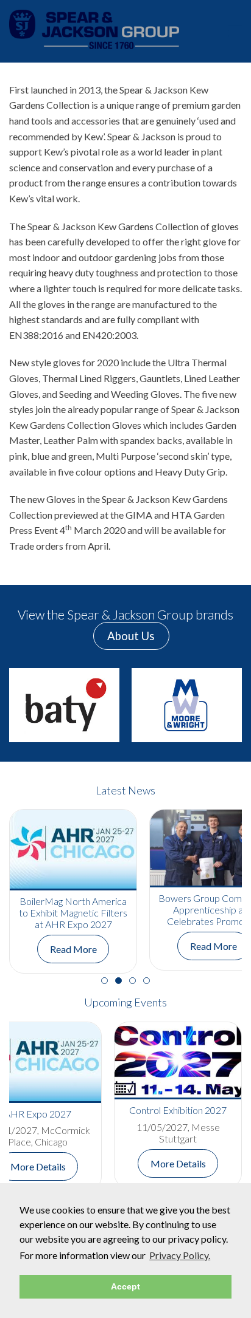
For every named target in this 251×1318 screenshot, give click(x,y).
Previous (27, 705)
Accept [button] (125, 1286)
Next (223, 705)
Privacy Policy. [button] (179, 1255)
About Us (131, 636)
